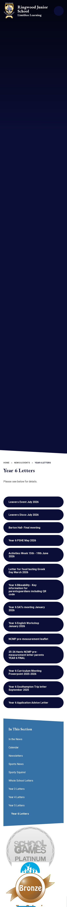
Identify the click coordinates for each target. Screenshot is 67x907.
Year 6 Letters (43, 463)
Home (6, 463)
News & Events (22, 463)
